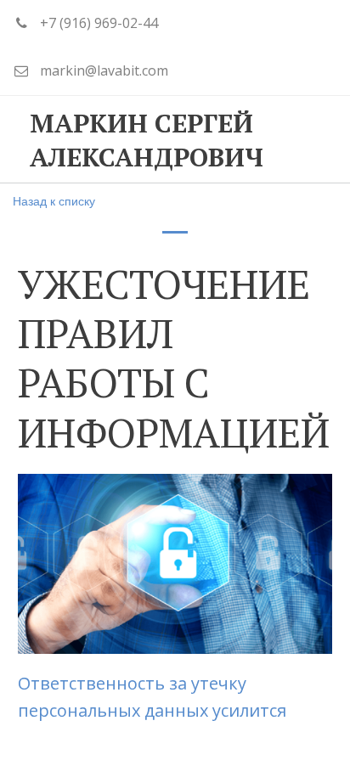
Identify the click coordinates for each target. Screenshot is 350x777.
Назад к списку (54, 200)
